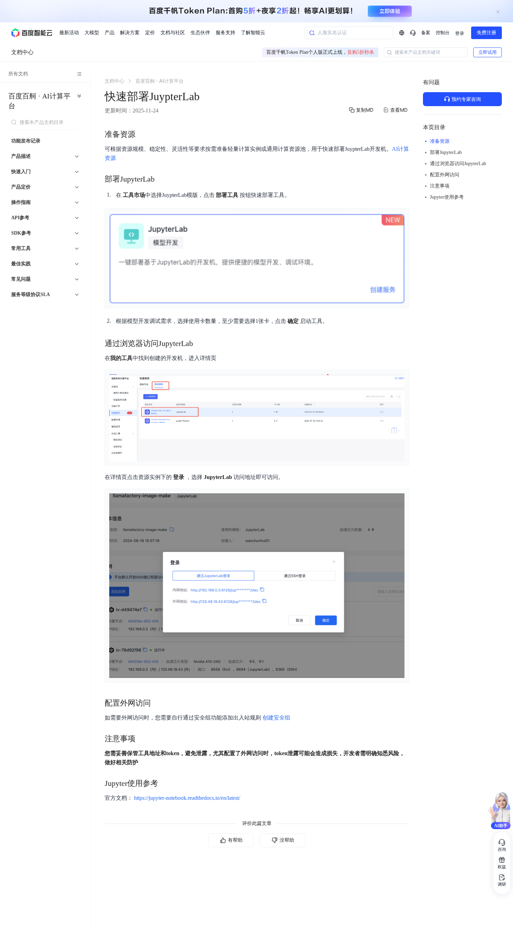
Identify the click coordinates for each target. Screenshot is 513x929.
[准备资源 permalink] (142, 134)
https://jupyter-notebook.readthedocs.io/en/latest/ (187, 798)
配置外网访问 (444, 174)
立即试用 (487, 52)
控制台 (442, 32)
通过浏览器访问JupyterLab (458, 163)
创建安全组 (276, 718)
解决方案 (130, 32)
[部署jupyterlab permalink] (161, 179)
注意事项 (439, 186)
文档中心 (22, 52)
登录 (459, 33)
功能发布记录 (25, 140)
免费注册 (486, 32)
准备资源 (439, 141)
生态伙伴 (200, 32)
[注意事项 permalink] (142, 738)
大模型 (91, 32)
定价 (150, 32)
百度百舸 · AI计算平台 (39, 101)
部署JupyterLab (446, 152)
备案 (425, 32)
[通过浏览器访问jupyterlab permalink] (199, 343)
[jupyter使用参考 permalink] (165, 783)
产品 (109, 32)
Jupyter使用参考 (447, 197)
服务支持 (225, 32)
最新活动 (69, 32)
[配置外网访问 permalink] (157, 703)
